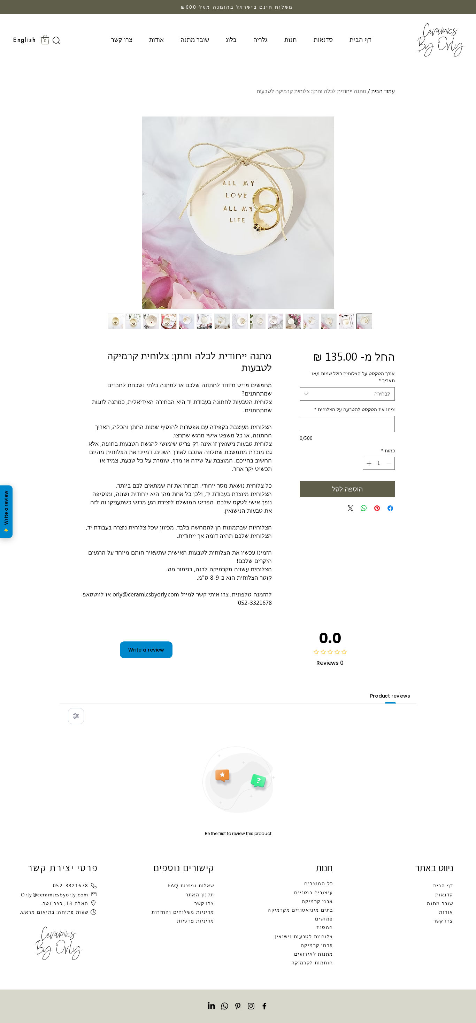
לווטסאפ (93, 594)
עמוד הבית (383, 91)
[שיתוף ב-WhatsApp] (364, 508)
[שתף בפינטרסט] (377, 508)
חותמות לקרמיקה (312, 962)
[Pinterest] (237, 1006)
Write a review (146, 649)
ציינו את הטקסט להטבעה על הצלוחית (354, 409)
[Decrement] (389, 463)
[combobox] (347, 394)
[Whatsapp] (224, 1006)
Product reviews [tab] (390, 695)
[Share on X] (350, 508)
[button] (45, 39)
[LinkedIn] (211, 1006)
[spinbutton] (379, 463)
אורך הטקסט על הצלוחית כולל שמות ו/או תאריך (353, 377)
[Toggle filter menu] (76, 716)
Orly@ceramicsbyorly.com (54, 894)
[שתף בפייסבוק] (390, 508)
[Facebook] (264, 1006)
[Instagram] (251, 1006)
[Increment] (368, 463)
